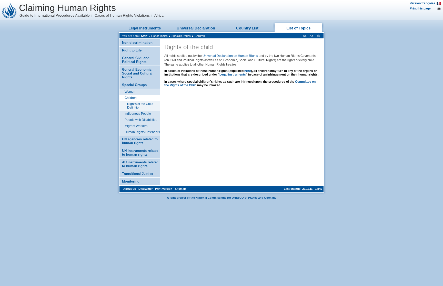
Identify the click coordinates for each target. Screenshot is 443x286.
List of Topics (298, 28)
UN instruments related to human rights (140, 152)
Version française (422, 3)
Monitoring (130, 181)
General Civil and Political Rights (135, 60)
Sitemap (180, 188)
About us (129, 188)
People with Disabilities (141, 120)
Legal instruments (232, 74)
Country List (247, 28)
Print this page (420, 8)
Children (200, 35)
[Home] (9, 10)
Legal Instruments (144, 28)
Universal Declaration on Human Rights (230, 56)
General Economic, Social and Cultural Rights (137, 73)
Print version (163, 188)
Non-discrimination (137, 43)
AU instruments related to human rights (140, 164)
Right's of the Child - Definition (141, 105)
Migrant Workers (136, 126)
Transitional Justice (137, 174)
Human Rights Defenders (142, 132)
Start (144, 35)
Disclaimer (145, 188)
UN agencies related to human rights (140, 141)
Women (130, 91)
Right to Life (132, 50)
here (247, 71)
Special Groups (181, 35)
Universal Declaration (196, 28)
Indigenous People (138, 113)
